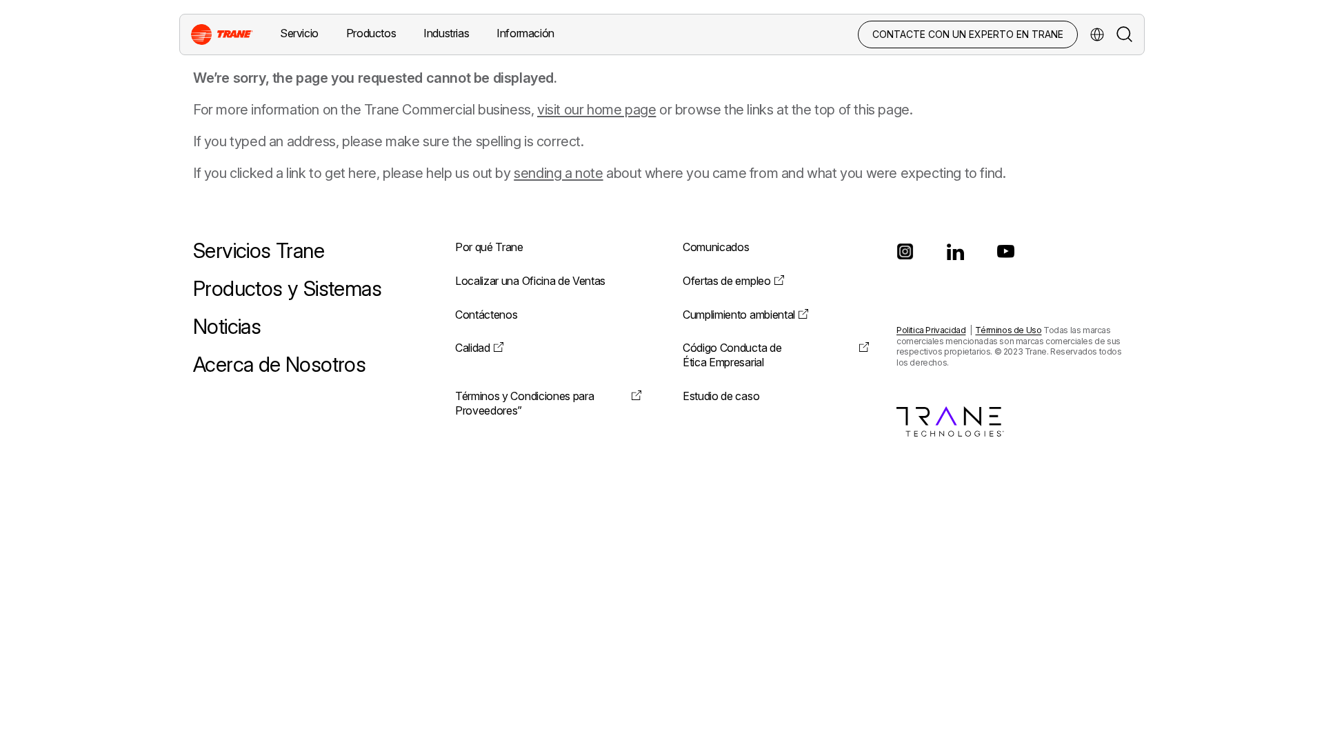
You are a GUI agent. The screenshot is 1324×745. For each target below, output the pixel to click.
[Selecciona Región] (1097, 34)
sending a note (558, 173)
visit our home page (596, 109)
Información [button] (525, 33)
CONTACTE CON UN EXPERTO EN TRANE (967, 34)
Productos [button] (371, 33)
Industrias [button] (446, 33)
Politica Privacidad (930, 330)
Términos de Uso (1008, 330)
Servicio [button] (299, 33)
